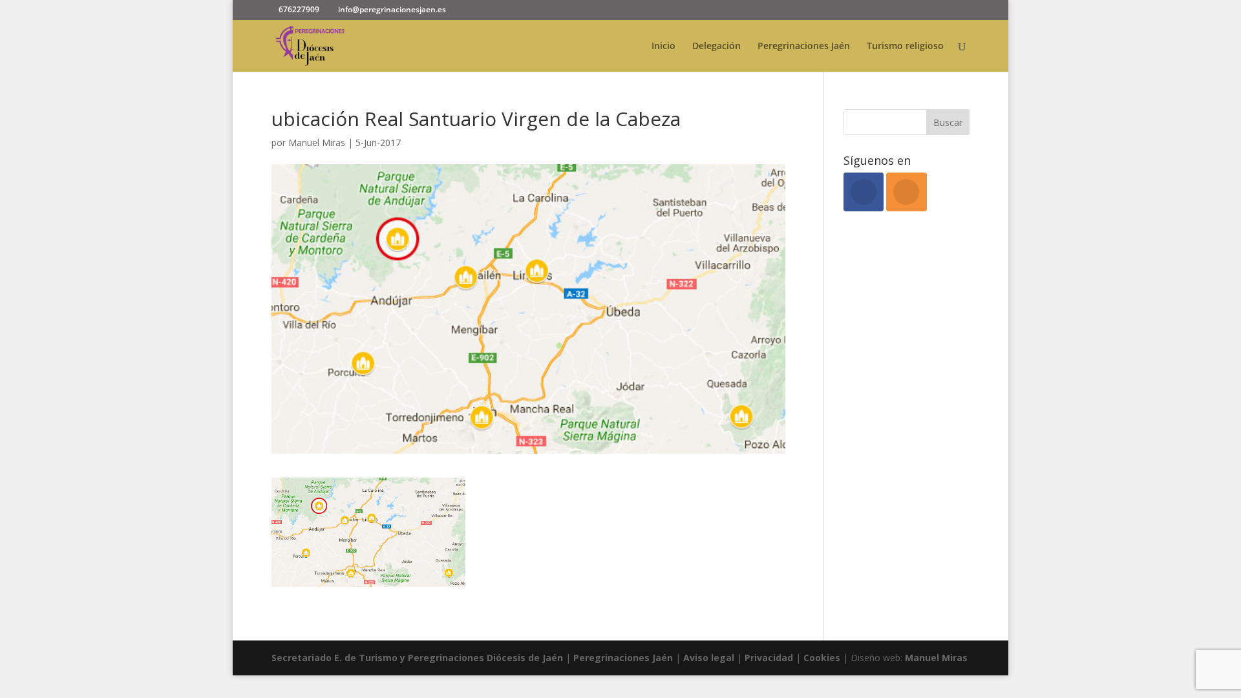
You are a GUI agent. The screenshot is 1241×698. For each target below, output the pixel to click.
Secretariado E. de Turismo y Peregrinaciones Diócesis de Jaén (417, 657)
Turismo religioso (905, 46)
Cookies (823, 657)
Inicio (663, 46)
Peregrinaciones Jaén (804, 46)
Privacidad (770, 657)
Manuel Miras (316, 142)
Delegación (716, 46)
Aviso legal (708, 657)
